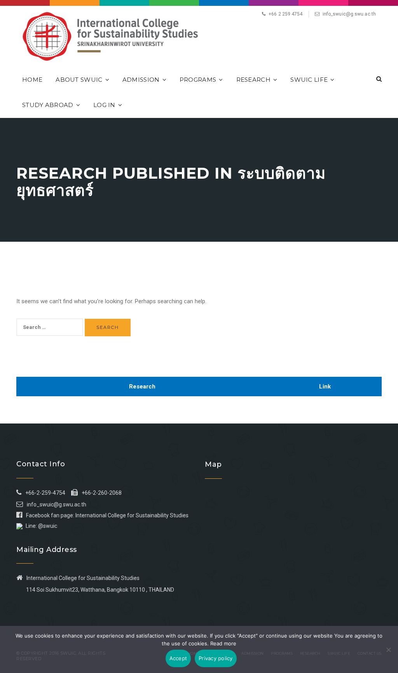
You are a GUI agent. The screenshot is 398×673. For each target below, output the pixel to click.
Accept (178, 658)
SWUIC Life (309, 79)
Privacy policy (216, 658)
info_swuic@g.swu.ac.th (349, 14)
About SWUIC (79, 79)
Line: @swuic (41, 526)
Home (32, 79)
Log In (104, 105)
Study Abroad (47, 105)
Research (253, 79)
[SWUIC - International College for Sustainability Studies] (110, 35)
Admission (141, 79)
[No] (388, 650)
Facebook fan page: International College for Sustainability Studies (107, 515)
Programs (198, 79)
